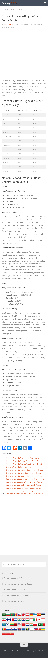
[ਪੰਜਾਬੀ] (31, 625)
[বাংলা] (12, 616)
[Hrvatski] (23, 621)
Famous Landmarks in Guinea (15, 589)
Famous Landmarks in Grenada (15, 601)
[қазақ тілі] (4, 625)
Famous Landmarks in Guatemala (16, 595)
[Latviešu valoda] (16, 625)
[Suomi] (8, 621)
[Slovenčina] (12, 630)
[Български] (8, 616)
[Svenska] (23, 630)
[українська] (43, 630)
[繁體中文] (12, 635)
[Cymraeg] (23, 616)
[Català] (16, 616)
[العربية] (4, 616)
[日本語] (39, 621)
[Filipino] (35, 630)
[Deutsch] (31, 616)
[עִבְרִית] (16, 621)
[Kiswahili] (27, 630)
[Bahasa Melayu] (20, 625)
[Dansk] (27, 616)
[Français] (12, 621)
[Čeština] (20, 616)
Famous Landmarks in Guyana (15, 578)
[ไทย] (31, 630)
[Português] (43, 625)
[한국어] (8, 625)
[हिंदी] (20, 621)
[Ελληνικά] (35, 616)
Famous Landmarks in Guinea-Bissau (18, 584)
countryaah (8, 25)
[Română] (4, 630)
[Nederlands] (27, 625)
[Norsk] (23, 625)
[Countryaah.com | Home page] (12, 3)
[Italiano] (35, 621)
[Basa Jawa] (43, 621)
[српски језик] (20, 630)
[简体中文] (8, 635)
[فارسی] (4, 621)
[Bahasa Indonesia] (31, 621)
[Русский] (8, 630)
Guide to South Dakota (12, 9)
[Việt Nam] (4, 635)
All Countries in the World (13, 650)
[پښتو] (39, 625)
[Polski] (35, 625)
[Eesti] (43, 616)
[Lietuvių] (12, 625)
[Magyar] (27, 621)
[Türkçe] (39, 630)
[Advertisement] (24, 55)
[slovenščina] (16, 630)
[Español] (39, 616)
